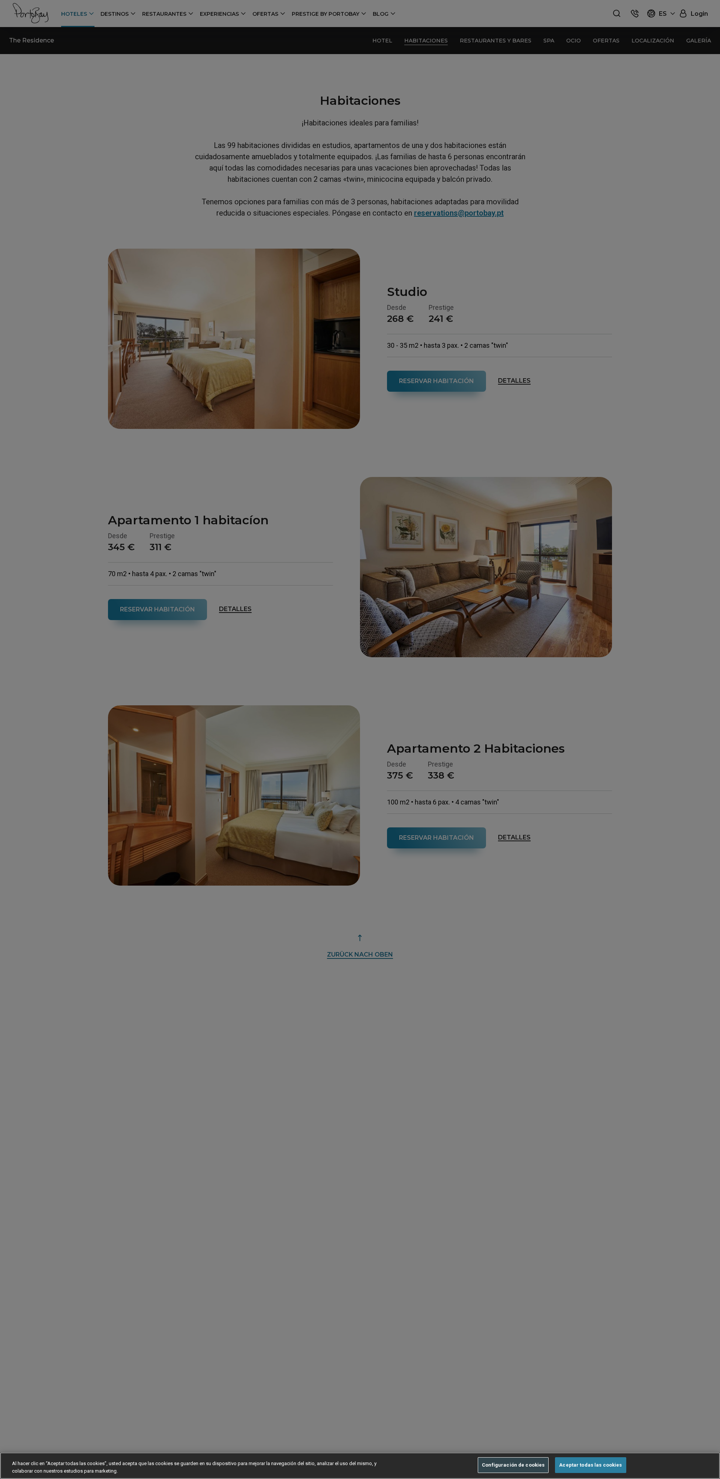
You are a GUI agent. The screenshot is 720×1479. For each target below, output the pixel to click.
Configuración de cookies (513, 1465)
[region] (360, 1465)
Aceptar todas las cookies (590, 1465)
